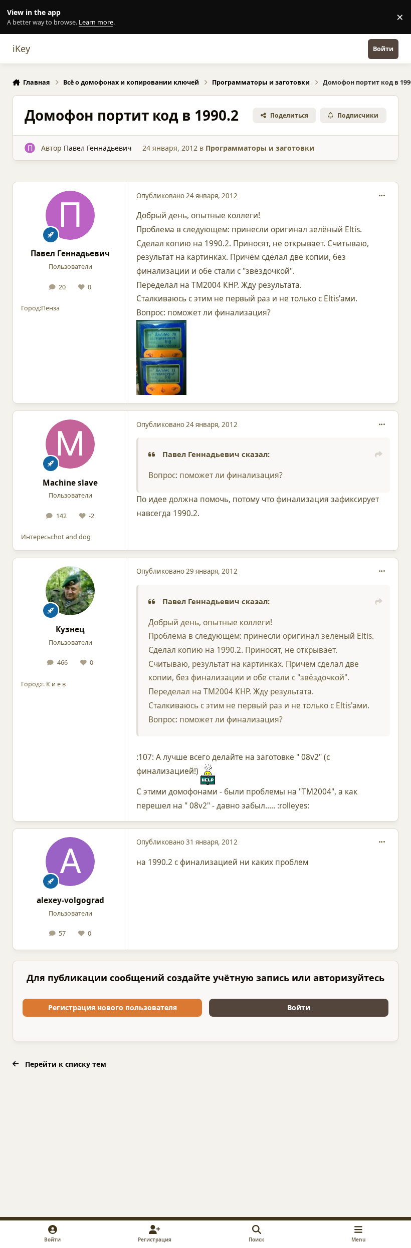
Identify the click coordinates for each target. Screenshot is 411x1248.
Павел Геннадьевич (98, 148)
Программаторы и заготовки (260, 148)
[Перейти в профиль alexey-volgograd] (70, 861)
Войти (298, 1007)
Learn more (19, 17)
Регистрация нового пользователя (112, 1007)
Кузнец (70, 629)
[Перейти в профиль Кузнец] (70, 590)
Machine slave (70, 483)
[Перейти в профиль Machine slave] (70, 444)
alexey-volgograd (70, 900)
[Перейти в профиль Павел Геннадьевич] (30, 148)
